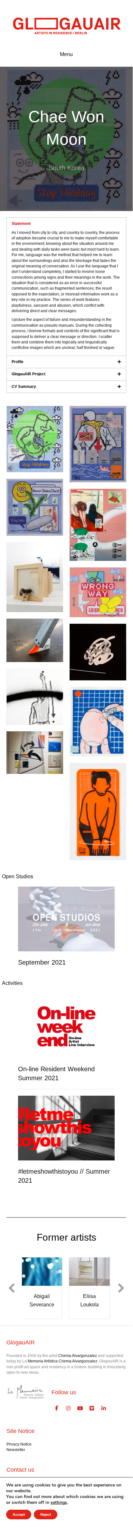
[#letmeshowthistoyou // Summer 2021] (66, 1128)
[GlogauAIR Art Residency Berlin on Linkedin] (104, 1408)
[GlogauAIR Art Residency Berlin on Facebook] (57, 1408)
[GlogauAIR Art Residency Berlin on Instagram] (68, 1408)
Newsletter (15, 1449)
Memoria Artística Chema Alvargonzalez (62, 1361)
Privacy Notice (19, 1444)
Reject (45, 1514)
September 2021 (42, 962)
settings (59, 1502)
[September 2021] (66, 919)
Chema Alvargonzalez (77, 1355)
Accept (19, 1514)
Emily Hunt (102, 1296)
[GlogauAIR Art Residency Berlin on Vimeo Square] (92, 1408)
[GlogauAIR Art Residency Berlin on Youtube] (80, 1408)
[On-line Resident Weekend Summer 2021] (66, 1025)
